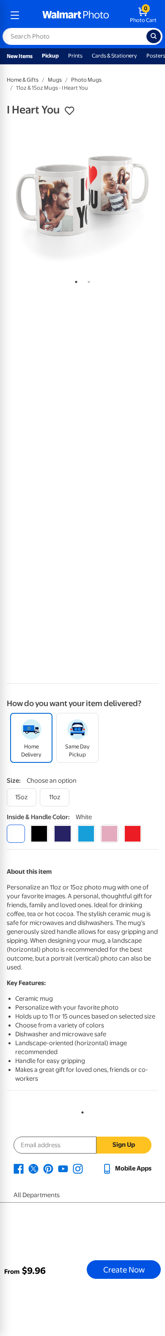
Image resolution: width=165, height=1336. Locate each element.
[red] (133, 834)
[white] (16, 834)
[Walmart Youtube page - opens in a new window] (63, 1168)
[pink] (109, 834)
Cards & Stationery (114, 55)
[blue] (62, 834)
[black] (39, 834)
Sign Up (124, 1144)
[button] (69, 111)
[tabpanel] (82, 197)
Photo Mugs (86, 80)
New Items (20, 56)
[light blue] (86, 834)
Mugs (55, 80)
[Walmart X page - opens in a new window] (33, 1168)
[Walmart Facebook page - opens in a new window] (19, 1168)
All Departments (37, 1195)
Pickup (50, 55)
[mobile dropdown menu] (14, 15)
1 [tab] (74, 280)
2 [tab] (87, 280)
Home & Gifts (22, 80)
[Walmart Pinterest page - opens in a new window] (48, 1168)
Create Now (124, 1269)
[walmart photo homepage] (75, 15)
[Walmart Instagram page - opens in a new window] (78, 1168)
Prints (75, 55)
